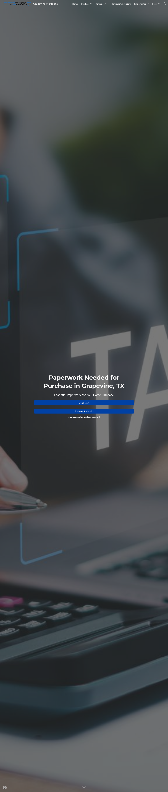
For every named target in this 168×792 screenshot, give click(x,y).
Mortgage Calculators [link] (121, 3)
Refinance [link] (100, 3)
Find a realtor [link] (140, 3)
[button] (165, 4)
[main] (84, 386)
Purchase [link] (85, 3)
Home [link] (75, 3)
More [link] (154, 3)
